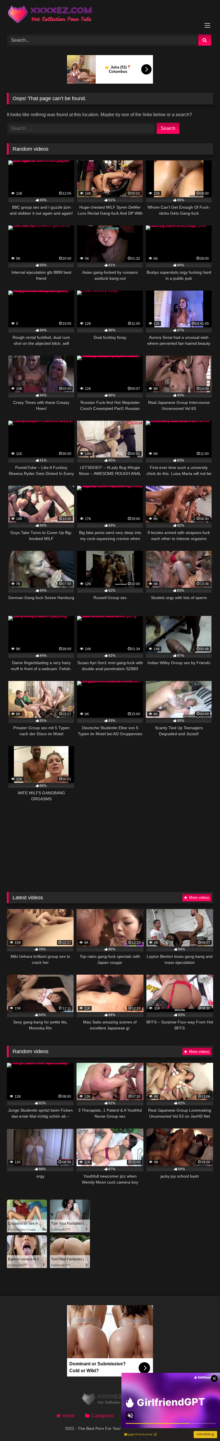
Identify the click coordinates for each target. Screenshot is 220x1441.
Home (68, 1415)
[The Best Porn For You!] (110, 15)
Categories (102, 1415)
